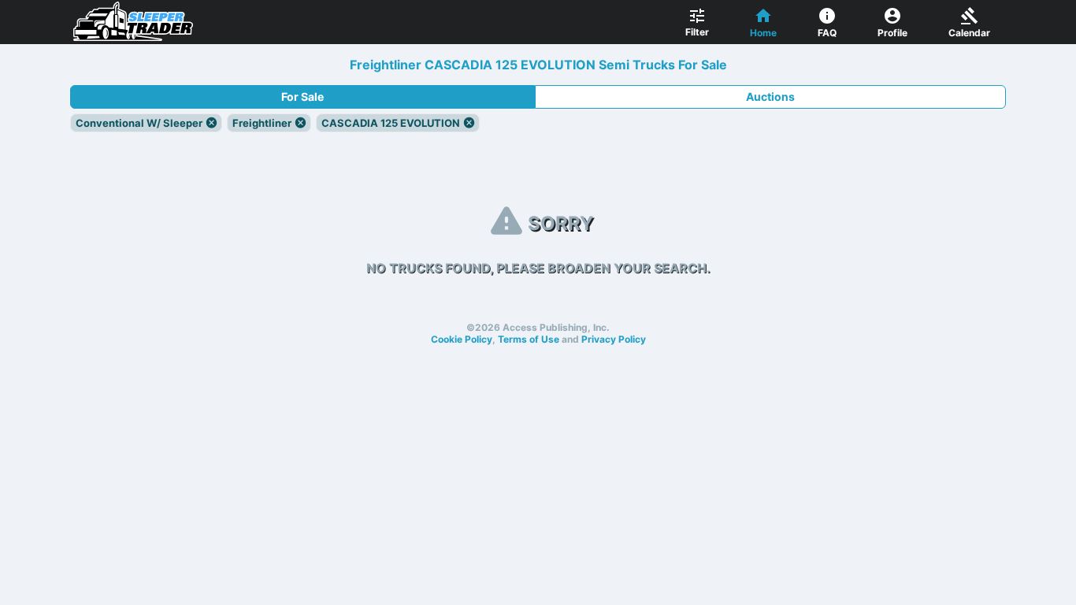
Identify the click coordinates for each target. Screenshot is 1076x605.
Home (763, 33)
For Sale (302, 96)
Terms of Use (528, 339)
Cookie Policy (461, 339)
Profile (892, 33)
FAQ (827, 33)
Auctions (770, 96)
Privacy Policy (613, 339)
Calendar (969, 33)
